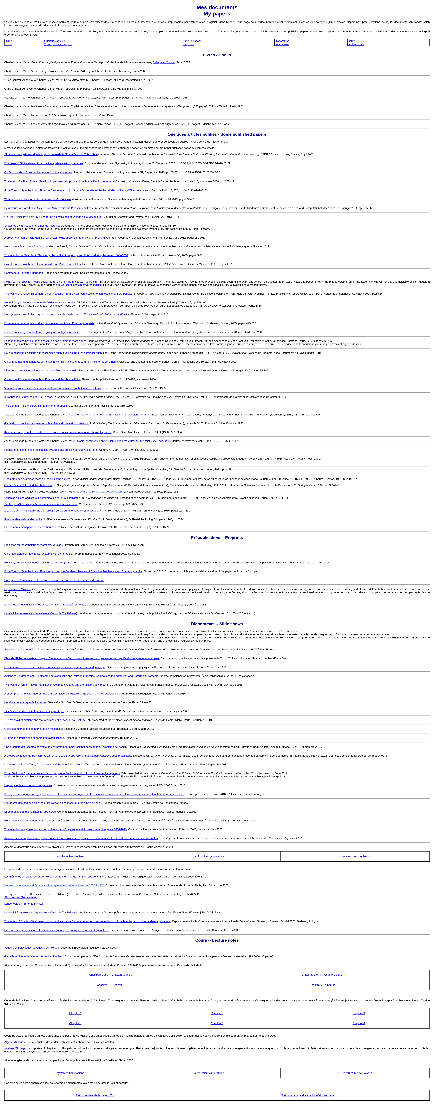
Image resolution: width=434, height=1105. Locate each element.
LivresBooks (8, 42)
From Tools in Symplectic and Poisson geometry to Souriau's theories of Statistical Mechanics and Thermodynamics (73, 571)
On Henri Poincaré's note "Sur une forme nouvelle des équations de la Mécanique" (53, 216)
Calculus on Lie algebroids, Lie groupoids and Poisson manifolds (42, 264)
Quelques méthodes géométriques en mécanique (33, 728)
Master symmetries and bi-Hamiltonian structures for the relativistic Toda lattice (124, 440)
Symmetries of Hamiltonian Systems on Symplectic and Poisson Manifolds (48, 208)
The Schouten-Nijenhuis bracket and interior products (36, 405)
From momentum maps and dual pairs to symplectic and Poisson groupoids (49, 323)
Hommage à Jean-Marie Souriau (23, 246)
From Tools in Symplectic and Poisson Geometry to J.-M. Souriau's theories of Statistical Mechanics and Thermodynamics (77, 190)
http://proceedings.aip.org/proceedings (79, 284)
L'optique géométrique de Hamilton (25, 702)
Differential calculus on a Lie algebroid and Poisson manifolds (40, 370)
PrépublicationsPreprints (192, 42)
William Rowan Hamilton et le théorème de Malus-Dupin (37, 199)
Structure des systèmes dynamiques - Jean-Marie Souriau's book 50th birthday (51, 154)
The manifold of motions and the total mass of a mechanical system (44, 719)
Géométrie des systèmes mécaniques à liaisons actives (37, 478)
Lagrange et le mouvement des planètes (28, 785)
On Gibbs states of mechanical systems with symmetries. (38, 553)
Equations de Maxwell (17, 589)
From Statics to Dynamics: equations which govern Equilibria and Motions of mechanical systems (62, 773)
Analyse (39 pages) (15, 1048)
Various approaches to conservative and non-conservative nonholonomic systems (52, 388)
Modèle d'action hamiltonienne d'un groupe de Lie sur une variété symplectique (51, 510)
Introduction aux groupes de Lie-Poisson (28, 396)
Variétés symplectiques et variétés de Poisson (31, 947)
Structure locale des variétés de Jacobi (99, 491)
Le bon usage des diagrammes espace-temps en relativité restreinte (44, 604)
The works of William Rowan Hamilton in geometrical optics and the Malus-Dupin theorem (57, 181)
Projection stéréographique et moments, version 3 (34, 544)
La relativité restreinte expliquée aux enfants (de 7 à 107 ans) (40, 613)
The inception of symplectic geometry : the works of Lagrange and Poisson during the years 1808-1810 (65, 829)
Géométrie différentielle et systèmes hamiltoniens (33, 956)
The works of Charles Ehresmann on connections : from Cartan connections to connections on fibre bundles (68, 293)
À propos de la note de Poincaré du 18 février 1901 (67, 755)
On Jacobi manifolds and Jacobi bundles (28, 485)
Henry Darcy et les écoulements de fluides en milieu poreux (39, 302)
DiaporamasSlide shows (282, 42)
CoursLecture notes (356, 42)
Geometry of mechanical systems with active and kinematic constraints (46, 423)
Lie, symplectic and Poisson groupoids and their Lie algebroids (41, 314)
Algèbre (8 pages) (15, 1042)
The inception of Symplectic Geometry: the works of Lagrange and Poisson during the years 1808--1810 (66, 255)
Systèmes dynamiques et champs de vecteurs (31, 225)
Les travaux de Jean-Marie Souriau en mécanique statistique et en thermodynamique (54, 667)
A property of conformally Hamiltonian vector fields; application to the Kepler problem (54, 237)
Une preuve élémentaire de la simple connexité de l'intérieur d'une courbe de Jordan (54, 580)
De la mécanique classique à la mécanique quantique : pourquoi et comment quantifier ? (56, 352)
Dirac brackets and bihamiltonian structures (30, 811)
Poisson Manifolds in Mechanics (23, 519)
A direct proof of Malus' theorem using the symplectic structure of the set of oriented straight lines (62, 693)
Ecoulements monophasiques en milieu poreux (32, 527)
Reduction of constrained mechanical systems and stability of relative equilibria (51, 449)
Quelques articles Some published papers (58, 42)
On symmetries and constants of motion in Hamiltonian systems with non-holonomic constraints (61, 361)
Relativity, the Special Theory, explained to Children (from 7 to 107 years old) (51, 281)
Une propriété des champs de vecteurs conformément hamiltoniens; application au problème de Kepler (65, 746)
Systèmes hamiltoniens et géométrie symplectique (34, 711)
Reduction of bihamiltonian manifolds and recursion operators (113, 414)
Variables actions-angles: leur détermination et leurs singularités (42, 497)
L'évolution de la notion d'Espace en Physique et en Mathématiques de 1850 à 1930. (54, 885)
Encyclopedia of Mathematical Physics (106, 314)
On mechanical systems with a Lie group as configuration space (42, 332)
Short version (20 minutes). (20, 897)
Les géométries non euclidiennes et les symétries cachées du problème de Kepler (52, 802)
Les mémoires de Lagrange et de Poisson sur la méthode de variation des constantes (55, 876)
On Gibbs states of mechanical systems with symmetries (38, 172)
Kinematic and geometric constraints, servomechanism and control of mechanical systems (57, 432)
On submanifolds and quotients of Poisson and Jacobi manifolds (42, 379)
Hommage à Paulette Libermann (23, 272)
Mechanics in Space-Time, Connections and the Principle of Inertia (43, 764)
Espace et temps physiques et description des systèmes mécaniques (45, 340)
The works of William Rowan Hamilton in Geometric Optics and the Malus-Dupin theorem (57, 684)
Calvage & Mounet (164, 62)
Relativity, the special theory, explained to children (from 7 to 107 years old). (49, 562)
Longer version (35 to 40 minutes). (24, 903)
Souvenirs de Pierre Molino (20, 649)
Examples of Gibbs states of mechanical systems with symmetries (43, 163)
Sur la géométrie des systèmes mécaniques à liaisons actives (40, 504)
